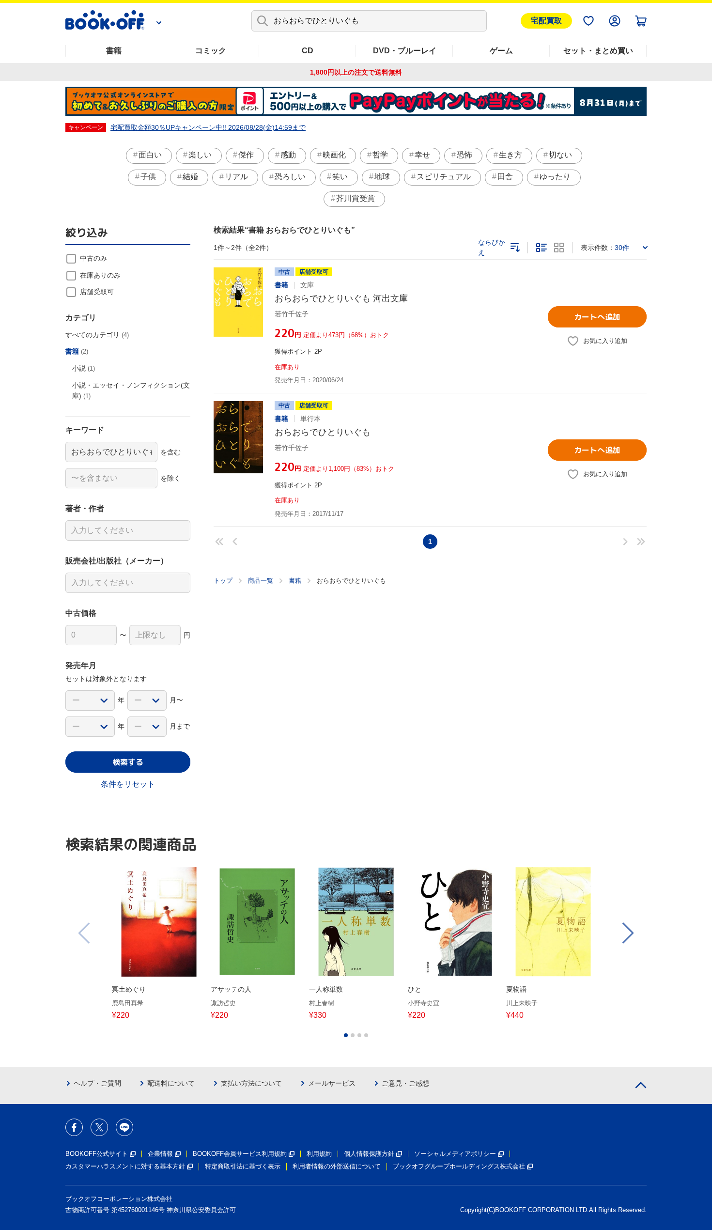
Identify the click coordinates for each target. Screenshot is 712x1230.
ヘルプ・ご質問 (97, 1083)
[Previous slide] (84, 933)
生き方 (510, 155)
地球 (382, 176)
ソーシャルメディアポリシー (455, 1153)
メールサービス (332, 1083)
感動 (288, 155)
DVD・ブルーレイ (404, 51)
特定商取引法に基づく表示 (242, 1166)
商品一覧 (260, 580)
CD (307, 51)
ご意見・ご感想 (405, 1083)
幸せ (422, 155)
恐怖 (464, 155)
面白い (150, 155)
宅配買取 (546, 20)
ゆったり (555, 176)
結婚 (190, 176)
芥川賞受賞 (355, 198)
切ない (560, 155)
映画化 (334, 155)
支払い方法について (251, 1083)
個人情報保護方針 (369, 1153)
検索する (127, 762)
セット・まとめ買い (598, 51)
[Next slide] (627, 933)
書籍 (114, 51)
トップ (223, 580)
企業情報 (160, 1153)
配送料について (171, 1083)
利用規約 (319, 1153)
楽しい (200, 155)
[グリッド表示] (559, 247)
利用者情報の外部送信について (337, 1166)
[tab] (346, 1035)
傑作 (246, 155)
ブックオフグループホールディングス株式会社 (459, 1166)
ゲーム (501, 51)
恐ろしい (290, 176)
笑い (340, 176)
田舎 (505, 176)
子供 (148, 176)
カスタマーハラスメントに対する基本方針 (125, 1166)
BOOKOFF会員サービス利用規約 (240, 1153)
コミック (210, 51)
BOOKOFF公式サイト (96, 1153)
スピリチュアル (444, 176)
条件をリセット (128, 784)
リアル (236, 176)
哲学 (380, 155)
